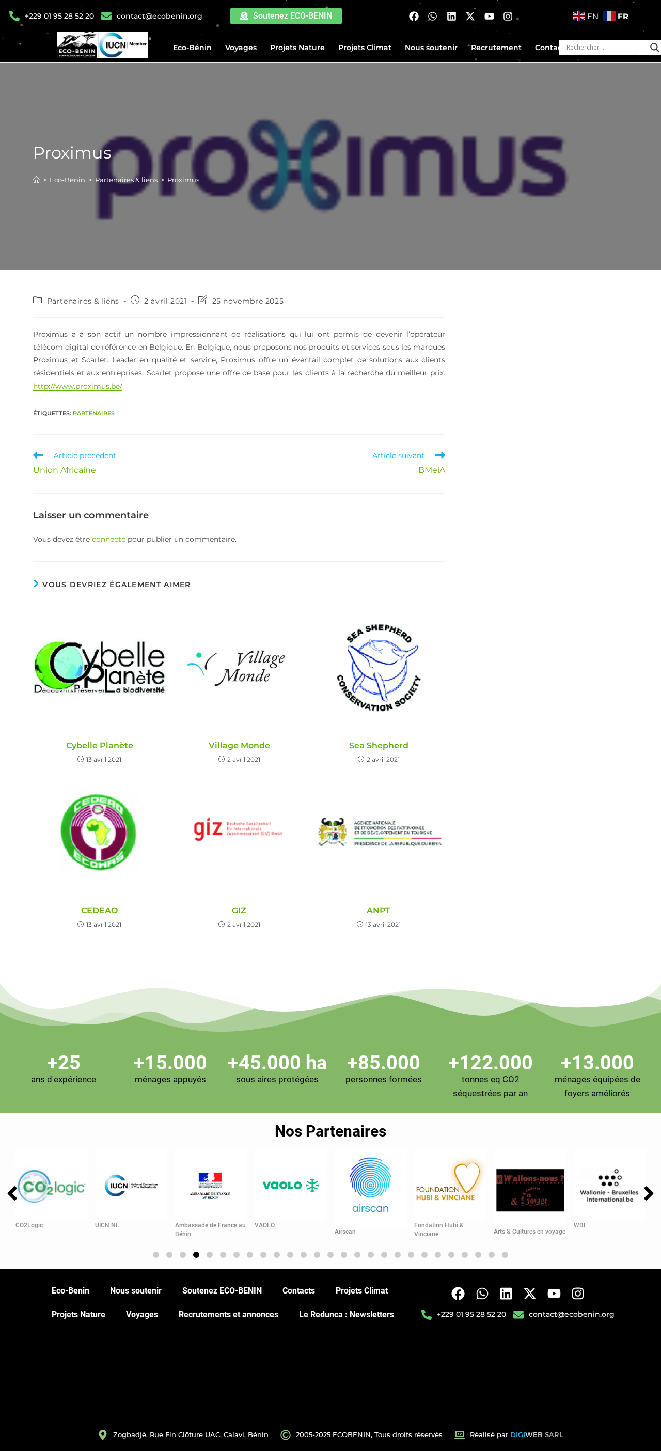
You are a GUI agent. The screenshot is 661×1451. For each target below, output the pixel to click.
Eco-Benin (70, 1291)
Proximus (183, 180)
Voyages (241, 47)
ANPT (378, 911)
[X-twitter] (470, 16)
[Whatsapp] (432, 16)
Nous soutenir (431, 47)
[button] (156, 1255)
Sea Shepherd (378, 745)
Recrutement (496, 47)
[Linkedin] (452, 16)
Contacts (552, 47)
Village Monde (239, 745)
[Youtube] (489, 16)
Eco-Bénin (192, 47)
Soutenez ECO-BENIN (222, 1291)
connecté (108, 539)
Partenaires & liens (83, 301)
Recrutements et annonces (228, 1314)
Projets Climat (364, 47)
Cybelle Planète (99, 745)
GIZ (239, 911)
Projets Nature (297, 47)
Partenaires (94, 413)
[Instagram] (508, 16)
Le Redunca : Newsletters (346, 1314)
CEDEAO (99, 911)
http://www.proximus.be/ (77, 386)
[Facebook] (414, 16)
